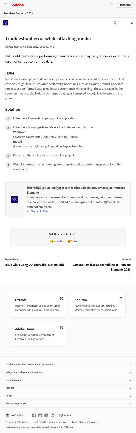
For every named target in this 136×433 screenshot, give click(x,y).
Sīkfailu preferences (87, 422)
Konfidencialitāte (47, 422)
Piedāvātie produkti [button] (16, 403)
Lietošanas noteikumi (67, 422)
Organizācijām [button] (13, 380)
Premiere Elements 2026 (18, 13)
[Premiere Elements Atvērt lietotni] (131, 23)
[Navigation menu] (5, 5)
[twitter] (46, 415)
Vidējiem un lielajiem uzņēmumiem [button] (24, 372)
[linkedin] (52, 415)
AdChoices (68, 427)
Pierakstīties (125, 4)
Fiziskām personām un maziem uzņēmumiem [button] (30, 364)
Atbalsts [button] (10, 387)
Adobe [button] (9, 395)
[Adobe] (18, 5)
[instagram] (40, 415)
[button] (111, 5)
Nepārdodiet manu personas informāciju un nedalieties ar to (32, 427)
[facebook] (34, 415)
